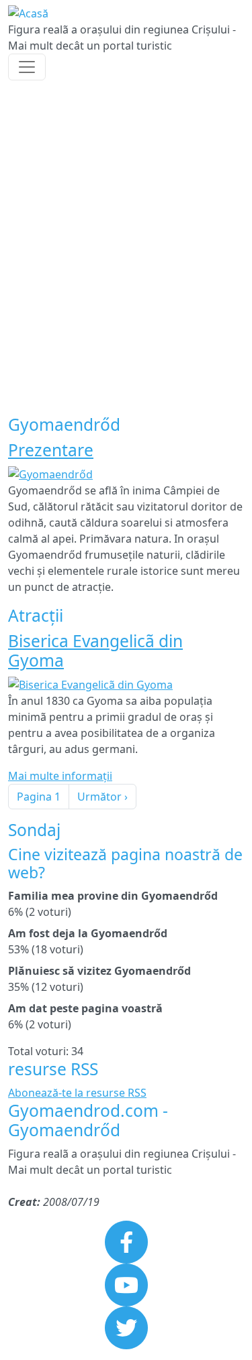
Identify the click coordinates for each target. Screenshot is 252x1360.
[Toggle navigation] (27, 67)
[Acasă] (28, 13)
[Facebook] (126, 1240)
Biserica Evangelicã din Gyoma (95, 650)
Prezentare (50, 450)
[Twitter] (126, 1326)
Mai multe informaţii (60, 775)
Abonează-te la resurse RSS (77, 1092)
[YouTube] (126, 1283)
